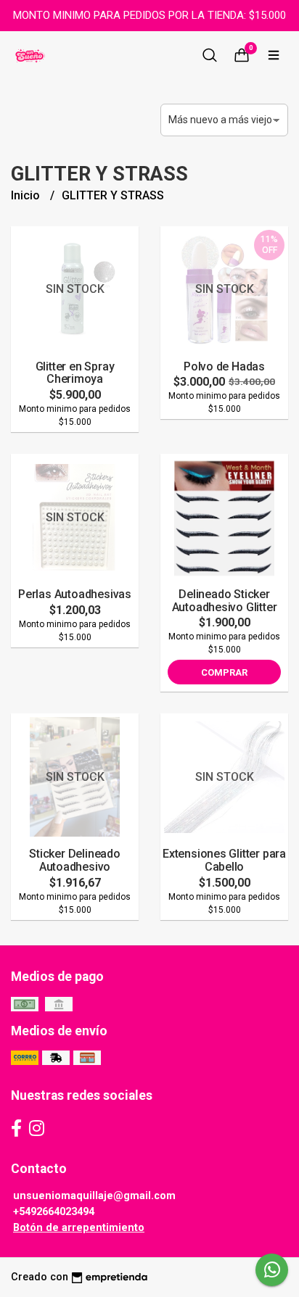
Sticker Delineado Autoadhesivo (74, 860)
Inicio (27, 195)
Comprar (224, 672)
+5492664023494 (53, 1212)
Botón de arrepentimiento (78, 1228)
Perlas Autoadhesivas (74, 594)
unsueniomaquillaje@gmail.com (94, 1196)
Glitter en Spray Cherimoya (75, 373)
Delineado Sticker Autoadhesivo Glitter (224, 600)
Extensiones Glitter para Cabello (224, 860)
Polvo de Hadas (224, 366)
